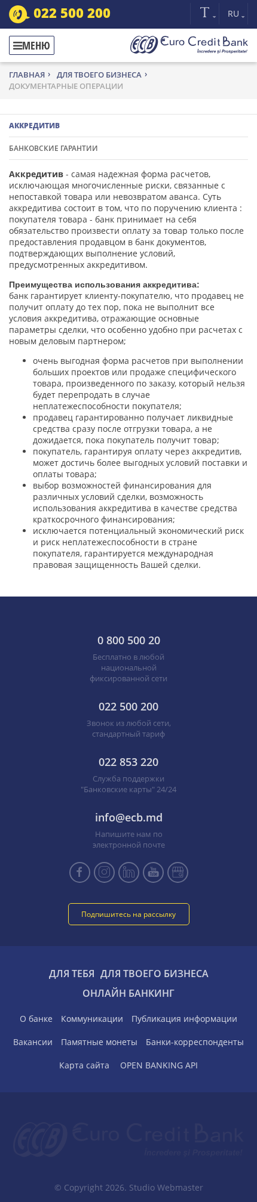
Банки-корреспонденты (195, 1041)
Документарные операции (66, 86)
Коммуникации (92, 1018)
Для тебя (71, 973)
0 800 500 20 (128, 640)
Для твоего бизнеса (99, 74)
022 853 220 (128, 762)
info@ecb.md (129, 817)
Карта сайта (84, 1065)
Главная (27, 74)
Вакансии (33, 1041)
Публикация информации (184, 1018)
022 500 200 (70, 12)
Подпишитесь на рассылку (128, 914)
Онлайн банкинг (128, 993)
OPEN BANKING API (159, 1065)
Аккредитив (34, 125)
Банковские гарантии (53, 148)
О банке (36, 1018)
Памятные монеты (99, 1041)
